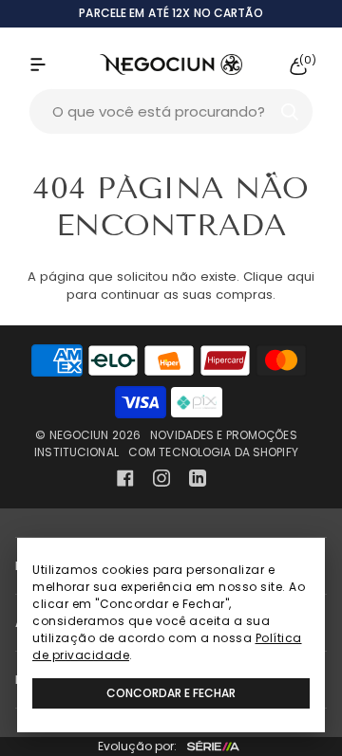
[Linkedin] (197, 478)
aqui (300, 276)
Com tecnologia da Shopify (213, 452)
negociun (79, 435)
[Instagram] (161, 478)
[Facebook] (125, 478)
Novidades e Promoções (223, 435)
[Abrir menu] (57, 64)
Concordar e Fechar (171, 693)
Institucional (76, 452)
